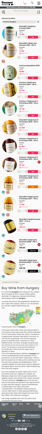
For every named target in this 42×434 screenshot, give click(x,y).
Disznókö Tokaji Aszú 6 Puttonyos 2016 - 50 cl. (28, 177)
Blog (21, 404)
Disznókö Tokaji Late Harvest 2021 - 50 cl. (28, 44)
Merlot (7, 395)
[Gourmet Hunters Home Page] (7, 2)
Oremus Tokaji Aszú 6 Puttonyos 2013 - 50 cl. (28, 158)
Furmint (4, 356)
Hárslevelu (15, 356)
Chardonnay (35, 366)
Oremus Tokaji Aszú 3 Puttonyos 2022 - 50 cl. (29, 102)
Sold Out (33, 251)
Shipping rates (5, 404)
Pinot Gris (5, 368)
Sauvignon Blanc (8, 366)
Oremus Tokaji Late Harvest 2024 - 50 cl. (28, 83)
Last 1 (33, 187)
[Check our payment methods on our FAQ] (21, 420)
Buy (33, 37)
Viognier (15, 368)
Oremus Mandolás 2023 (29, 65)
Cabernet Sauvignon (21, 395)
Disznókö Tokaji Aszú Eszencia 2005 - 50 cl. (28, 241)
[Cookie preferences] (37, 406)
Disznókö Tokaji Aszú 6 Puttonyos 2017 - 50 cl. (28, 198)
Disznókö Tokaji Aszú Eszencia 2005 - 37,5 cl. (29, 261)
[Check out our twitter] (22, 430)
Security (37, 404)
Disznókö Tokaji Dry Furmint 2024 (27, 27)
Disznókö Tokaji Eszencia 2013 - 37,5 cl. (29, 220)
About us (14, 404)
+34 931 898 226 (13, 425)
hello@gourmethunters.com (27, 425)
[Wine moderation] (31, 416)
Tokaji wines (27, 358)
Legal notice (28, 426)
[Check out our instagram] (19, 430)
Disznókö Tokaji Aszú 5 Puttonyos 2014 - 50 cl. (28, 121)
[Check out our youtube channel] (16, 430)
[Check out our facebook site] (25, 430)
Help (28, 404)
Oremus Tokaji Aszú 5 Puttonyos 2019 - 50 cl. (28, 139)
